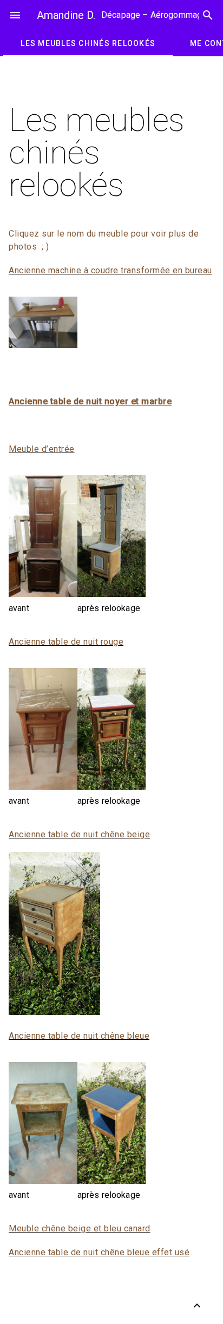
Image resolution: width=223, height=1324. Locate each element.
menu (15, 15)
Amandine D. (66, 15)
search (207, 15)
